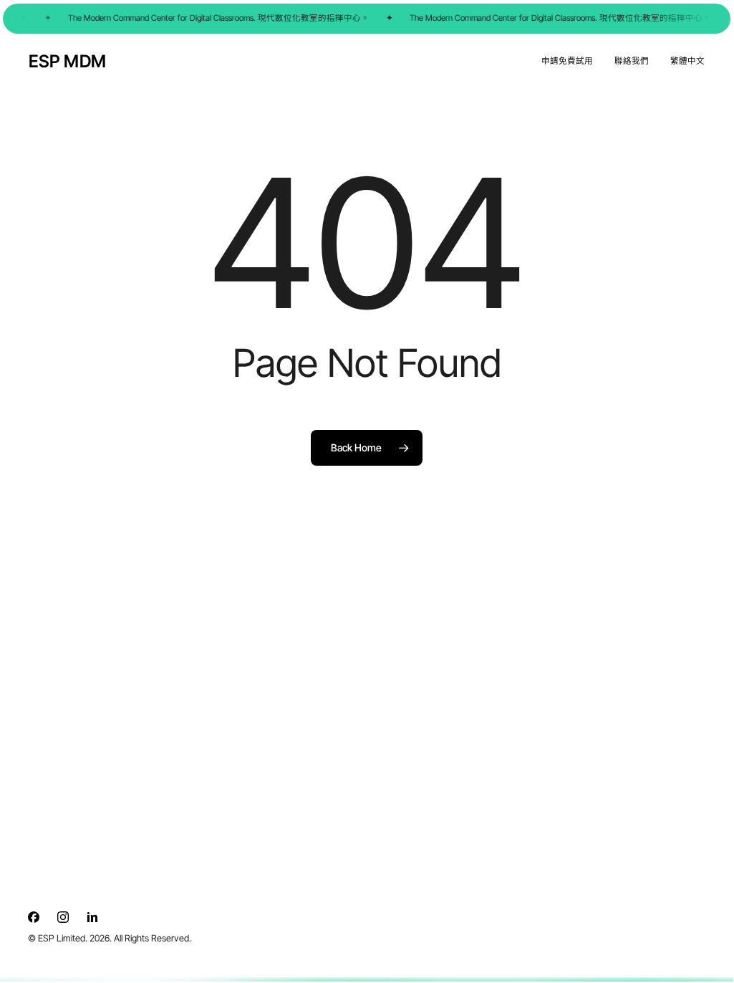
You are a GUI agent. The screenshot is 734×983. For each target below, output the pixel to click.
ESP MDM (67, 61)
